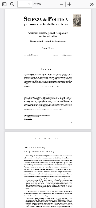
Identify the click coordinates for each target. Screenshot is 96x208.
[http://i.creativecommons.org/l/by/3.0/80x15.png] (28, 119)
